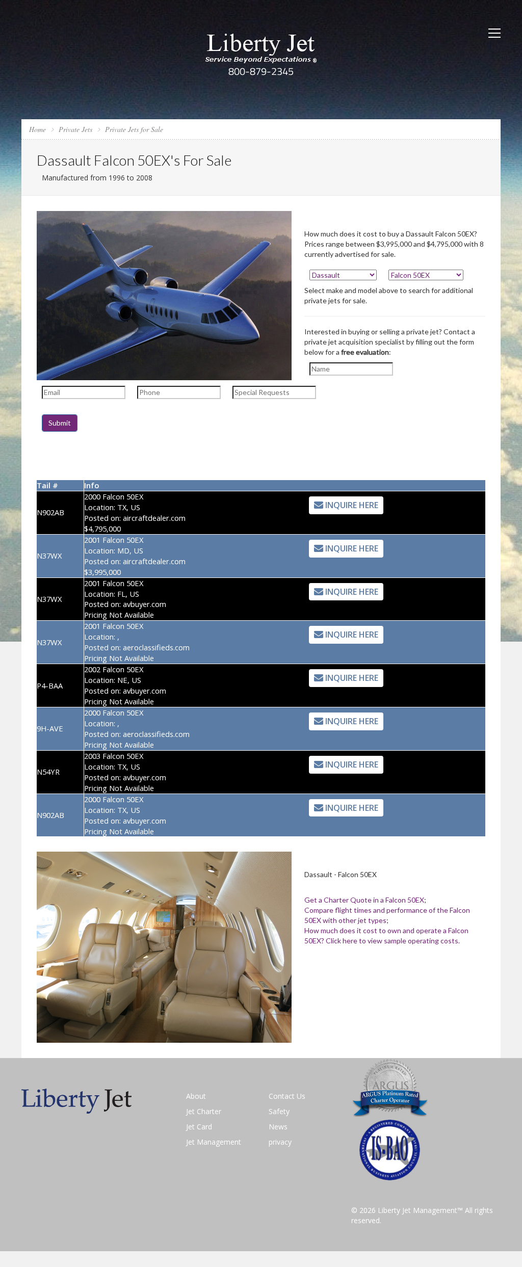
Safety (279, 1111)
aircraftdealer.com (154, 518)
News (278, 1126)
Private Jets (75, 129)
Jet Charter (203, 1111)
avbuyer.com (144, 604)
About (196, 1096)
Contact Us (287, 1096)
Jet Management (213, 1142)
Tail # (47, 485)
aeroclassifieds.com (156, 647)
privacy (280, 1142)
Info (91, 485)
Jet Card (199, 1126)
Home (37, 129)
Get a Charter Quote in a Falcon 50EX (364, 899)
